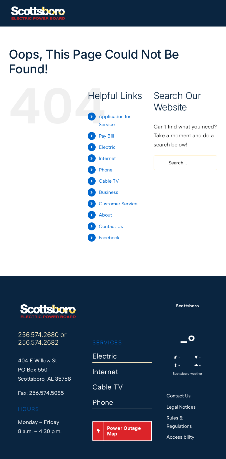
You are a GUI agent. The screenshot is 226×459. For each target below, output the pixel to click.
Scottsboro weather (187, 374)
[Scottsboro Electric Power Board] (48, 306)
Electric (107, 147)
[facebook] (95, 321)
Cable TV (109, 181)
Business (108, 192)
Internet (107, 158)
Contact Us (111, 226)
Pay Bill (106, 136)
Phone (105, 170)
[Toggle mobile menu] (214, 9)
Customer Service (118, 204)
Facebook (109, 237)
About (105, 215)
